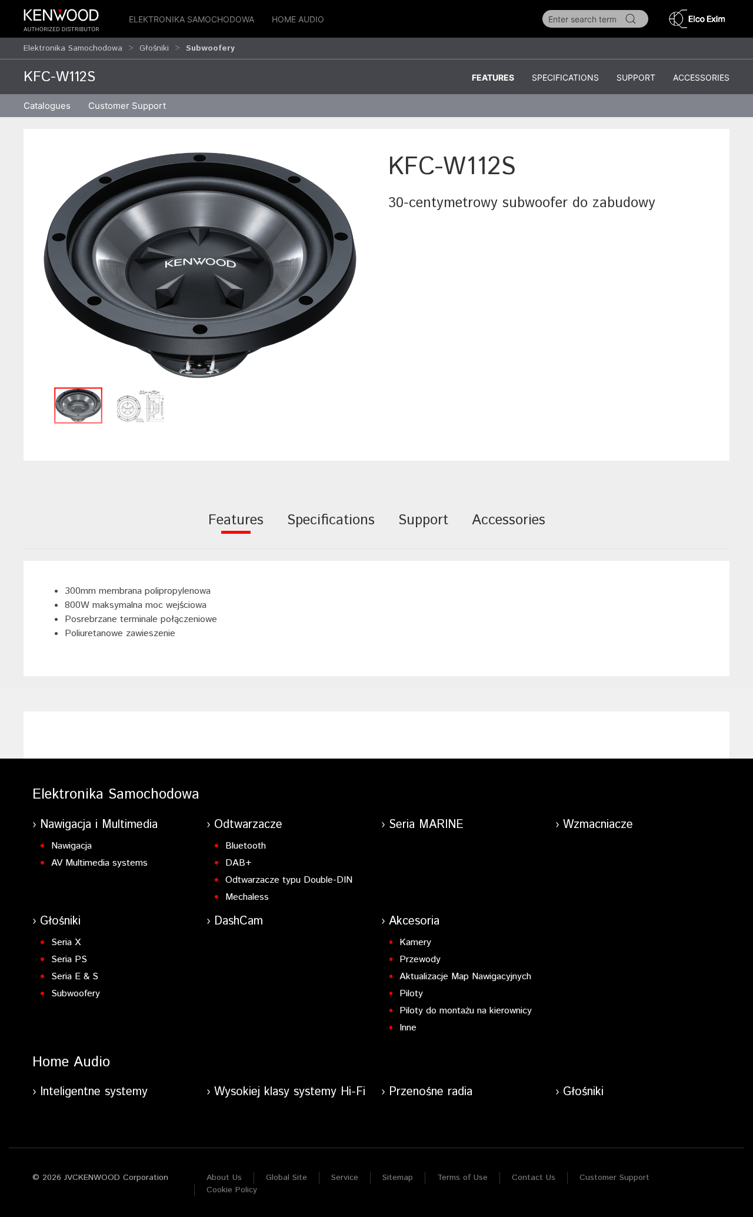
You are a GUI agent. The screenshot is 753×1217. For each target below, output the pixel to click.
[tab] (235, 528)
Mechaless (247, 897)
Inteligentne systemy (94, 1091)
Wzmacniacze (598, 824)
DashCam (238, 921)
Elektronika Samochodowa (191, 19)
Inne (408, 1028)
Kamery (415, 942)
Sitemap (397, 1177)
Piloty (411, 993)
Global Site (286, 1177)
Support (636, 77)
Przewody (420, 959)
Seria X (66, 942)
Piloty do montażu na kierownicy (465, 1011)
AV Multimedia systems (99, 863)
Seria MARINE (426, 824)
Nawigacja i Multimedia (99, 824)
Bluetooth (245, 846)
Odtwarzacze (248, 824)
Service (344, 1177)
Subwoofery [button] (210, 48)
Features (493, 77)
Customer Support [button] (127, 105)
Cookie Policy (231, 1190)
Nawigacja (71, 846)
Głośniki (154, 48)
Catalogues (47, 105)
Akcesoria (414, 921)
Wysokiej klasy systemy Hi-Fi (289, 1091)
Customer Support (614, 1177)
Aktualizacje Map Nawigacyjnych (465, 976)
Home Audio (298, 19)
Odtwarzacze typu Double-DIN (288, 880)
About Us (224, 1177)
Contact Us (533, 1177)
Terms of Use (462, 1177)
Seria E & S (74, 976)
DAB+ (238, 863)
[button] (200, 265)
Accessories (701, 77)
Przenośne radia (430, 1091)
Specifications (565, 77)
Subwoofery (75, 993)
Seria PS (69, 959)
